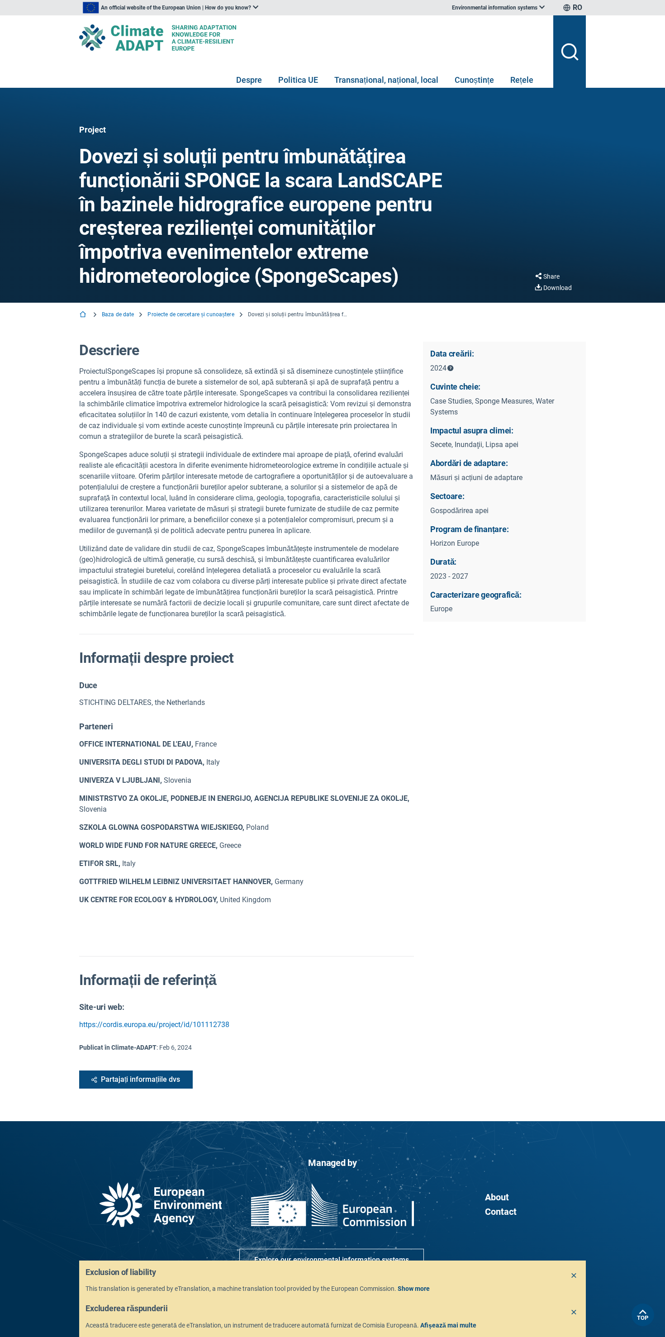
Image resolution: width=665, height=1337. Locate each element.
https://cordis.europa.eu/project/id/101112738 (154, 1024)
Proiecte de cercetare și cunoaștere (190, 314)
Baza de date (118, 314)
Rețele (521, 80)
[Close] (574, 1276)
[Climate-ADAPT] (312, 37)
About (497, 1197)
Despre (249, 80)
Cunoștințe (474, 80)
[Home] (83, 315)
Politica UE (298, 80)
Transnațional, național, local (386, 80)
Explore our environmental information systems (331, 1260)
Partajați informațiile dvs (140, 1079)
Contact (501, 1211)
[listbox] (170, 7)
